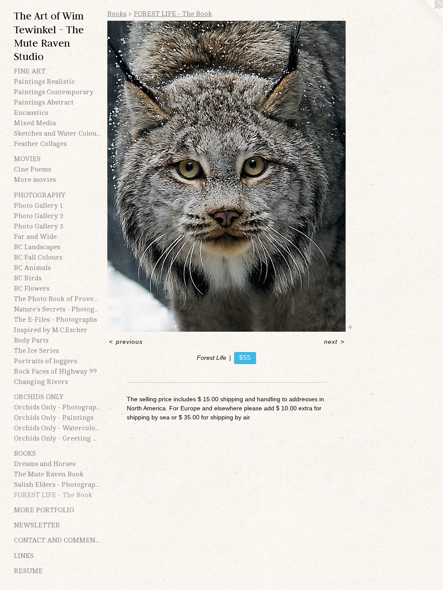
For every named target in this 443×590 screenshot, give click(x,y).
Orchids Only (39, 397)
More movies (35, 180)
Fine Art (29, 71)
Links (24, 556)
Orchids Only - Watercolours (57, 428)
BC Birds (28, 278)
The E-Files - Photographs (55, 320)
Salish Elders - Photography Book (57, 484)
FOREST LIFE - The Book (53, 495)
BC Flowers (31, 288)
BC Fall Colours (38, 257)
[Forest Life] (226, 176)
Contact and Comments (57, 540)
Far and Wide (35, 237)
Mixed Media (35, 123)
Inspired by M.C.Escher (50, 330)
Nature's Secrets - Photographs (57, 309)
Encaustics (31, 113)
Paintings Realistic (44, 82)
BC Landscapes (37, 247)
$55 (244, 357)
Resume (28, 571)
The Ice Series (36, 351)
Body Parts (31, 340)
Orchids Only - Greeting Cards (57, 438)
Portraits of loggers (45, 361)
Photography (39, 195)
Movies (27, 159)
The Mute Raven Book (48, 474)
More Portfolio (44, 510)
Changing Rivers (41, 382)
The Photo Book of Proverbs (57, 299)
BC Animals (32, 268)
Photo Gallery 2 (39, 216)
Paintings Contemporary (53, 92)
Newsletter (37, 525)
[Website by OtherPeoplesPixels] (425, 17)
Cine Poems (32, 169)
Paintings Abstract (44, 102)
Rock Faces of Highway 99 (55, 371)
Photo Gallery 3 (39, 226)
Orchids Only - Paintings (53, 418)
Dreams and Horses (44, 464)
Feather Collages (40, 144)
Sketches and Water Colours (57, 133)
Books (25, 453)
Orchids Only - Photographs (57, 407)
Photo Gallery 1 (38, 205)
